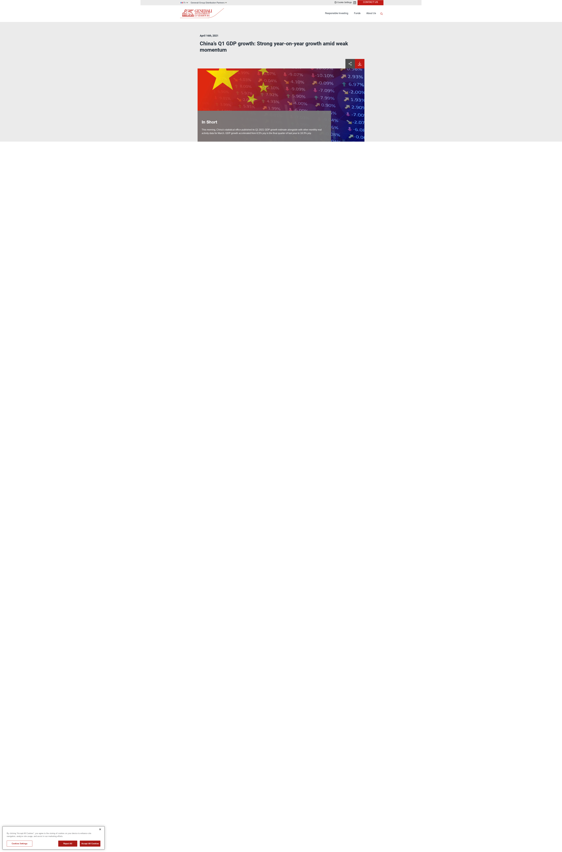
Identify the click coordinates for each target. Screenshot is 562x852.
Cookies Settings (19, 843)
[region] (53, 838)
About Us (371, 13)
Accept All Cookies (90, 843)
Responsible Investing (336, 13)
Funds (357, 13)
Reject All (67, 843)
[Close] (100, 829)
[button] (343, 2)
